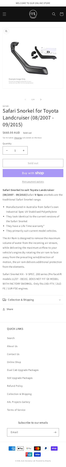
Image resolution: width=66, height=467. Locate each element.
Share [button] (10, 309)
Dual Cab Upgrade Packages (23, 370)
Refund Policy (15, 385)
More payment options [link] (33, 181)
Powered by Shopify (43, 461)
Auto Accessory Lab (28, 461)
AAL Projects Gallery (18, 401)
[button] (4, 14)
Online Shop (14, 362)
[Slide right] (41, 99)
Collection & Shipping (19, 394)
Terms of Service (16, 409)
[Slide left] (25, 99)
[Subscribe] (55, 432)
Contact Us (13, 354)
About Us (12, 346)
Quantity (7, 143)
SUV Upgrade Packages (20, 377)
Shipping (18, 138)
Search (11, 338)
